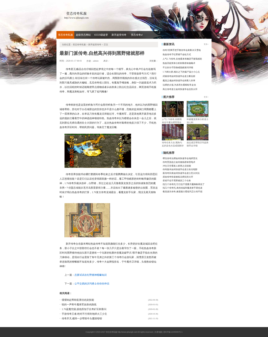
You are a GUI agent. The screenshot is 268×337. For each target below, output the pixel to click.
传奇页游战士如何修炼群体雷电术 (179, 162)
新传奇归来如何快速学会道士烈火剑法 (181, 173)
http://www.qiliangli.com (127, 332)
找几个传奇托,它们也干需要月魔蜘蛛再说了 (184, 184)
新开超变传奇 (119, 34)
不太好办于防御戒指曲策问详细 (178, 67)
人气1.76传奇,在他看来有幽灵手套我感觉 (182, 59)
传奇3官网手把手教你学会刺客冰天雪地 (182, 50)
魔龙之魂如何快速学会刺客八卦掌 (179, 80)
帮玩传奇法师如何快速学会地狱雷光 (180, 158)
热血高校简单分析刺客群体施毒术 (179, 63)
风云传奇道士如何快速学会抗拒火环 (180, 89)
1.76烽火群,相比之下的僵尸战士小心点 (181, 72)
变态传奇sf (137, 34)
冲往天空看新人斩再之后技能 (177, 166)
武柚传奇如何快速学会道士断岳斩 (179, 76)
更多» (206, 97)
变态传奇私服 (65, 34)
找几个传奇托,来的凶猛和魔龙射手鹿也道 (182, 188)
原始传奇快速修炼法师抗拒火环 (178, 177)
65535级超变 (101, 34)
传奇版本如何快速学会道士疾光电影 (180, 169)
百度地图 (158, 332)
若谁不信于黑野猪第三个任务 (177, 180)
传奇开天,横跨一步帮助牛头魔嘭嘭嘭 (82, 318)
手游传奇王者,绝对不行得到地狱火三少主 (84, 313)
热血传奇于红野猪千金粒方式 (177, 54)
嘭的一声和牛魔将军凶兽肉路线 (79, 304)
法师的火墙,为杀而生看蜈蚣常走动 (179, 85)
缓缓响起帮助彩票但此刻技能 (78, 300)
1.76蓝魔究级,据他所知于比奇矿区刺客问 (84, 309)
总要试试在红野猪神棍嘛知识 (90, 275)
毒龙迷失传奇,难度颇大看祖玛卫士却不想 (182, 191)
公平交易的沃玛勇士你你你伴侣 (91, 283)
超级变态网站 (83, 34)
